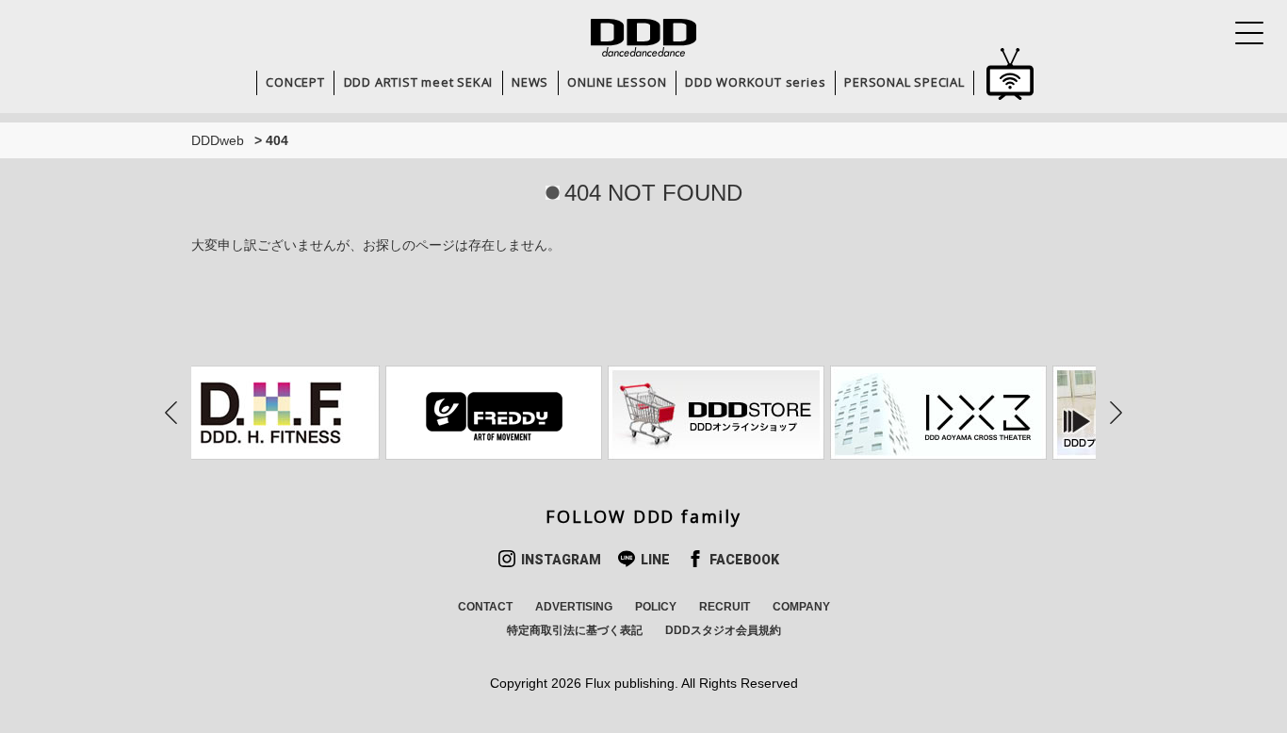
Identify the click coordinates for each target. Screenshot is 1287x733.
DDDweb (217, 140)
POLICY (655, 606)
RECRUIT (724, 606)
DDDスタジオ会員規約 (723, 630)
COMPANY (801, 606)
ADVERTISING (573, 606)
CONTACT (485, 606)
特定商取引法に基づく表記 (575, 630)
